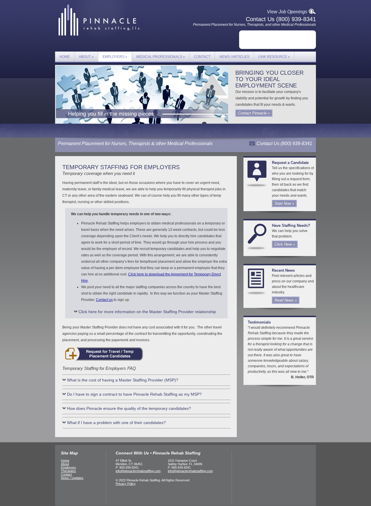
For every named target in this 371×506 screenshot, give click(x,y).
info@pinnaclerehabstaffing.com (138, 471)
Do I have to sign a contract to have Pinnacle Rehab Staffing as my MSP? (134, 394)
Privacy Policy (126, 483)
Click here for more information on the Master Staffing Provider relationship (147, 311)
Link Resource (274, 57)
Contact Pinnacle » (254, 113)
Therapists (68, 471)
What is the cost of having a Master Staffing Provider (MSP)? (122, 380)
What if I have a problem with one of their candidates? (116, 422)
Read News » (285, 300)
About (86, 57)
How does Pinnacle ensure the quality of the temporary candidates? (129, 408)
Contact (202, 57)
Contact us (104, 300)
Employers (115, 57)
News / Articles (234, 57)
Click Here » (284, 244)
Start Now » (284, 203)
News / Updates (72, 478)
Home (64, 57)
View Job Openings (287, 11)
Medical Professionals (160, 57)
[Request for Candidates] (103, 361)
